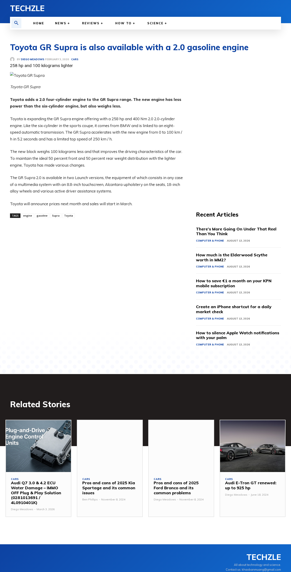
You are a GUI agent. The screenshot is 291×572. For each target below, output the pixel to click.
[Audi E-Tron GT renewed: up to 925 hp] (252, 446)
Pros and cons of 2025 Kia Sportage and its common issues (108, 487)
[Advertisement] (238, 125)
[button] (16, 23)
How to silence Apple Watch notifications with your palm (237, 335)
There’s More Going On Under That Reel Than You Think (236, 231)
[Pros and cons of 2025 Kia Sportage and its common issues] (109, 446)
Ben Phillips (90, 499)
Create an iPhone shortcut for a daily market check (233, 309)
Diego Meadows (22, 509)
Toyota (68, 215)
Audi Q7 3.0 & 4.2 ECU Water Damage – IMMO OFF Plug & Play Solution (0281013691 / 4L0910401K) (36, 492)
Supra (56, 215)
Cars (15, 479)
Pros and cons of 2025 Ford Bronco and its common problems (176, 487)
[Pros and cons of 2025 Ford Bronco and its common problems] (181, 446)
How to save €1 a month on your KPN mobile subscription (233, 283)
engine (27, 215)
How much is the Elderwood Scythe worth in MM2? (231, 257)
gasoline (42, 215)
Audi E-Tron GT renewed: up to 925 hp (250, 485)
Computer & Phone (210, 240)
